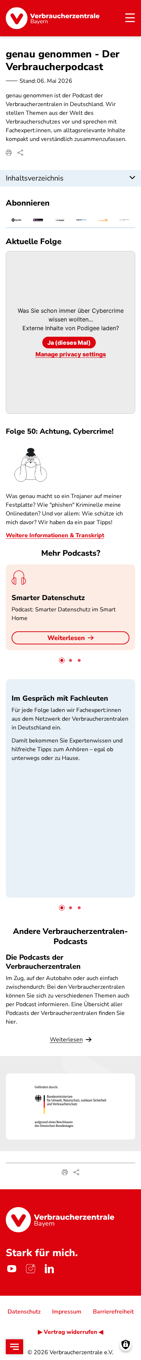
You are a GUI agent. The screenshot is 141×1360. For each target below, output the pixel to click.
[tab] (61, 660)
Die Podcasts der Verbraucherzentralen (43, 961)
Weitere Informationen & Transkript (55, 535)
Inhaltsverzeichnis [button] (35, 178)
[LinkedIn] (49, 1268)
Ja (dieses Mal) (69, 342)
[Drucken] (9, 152)
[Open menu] (14, 1346)
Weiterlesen (66, 638)
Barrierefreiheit (113, 1312)
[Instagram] (30, 1268)
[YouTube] (11, 1268)
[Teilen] (20, 152)
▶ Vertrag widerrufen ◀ (70, 1332)
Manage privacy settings (70, 354)
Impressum (66, 1312)
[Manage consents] (125, 1344)
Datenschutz (24, 1312)
